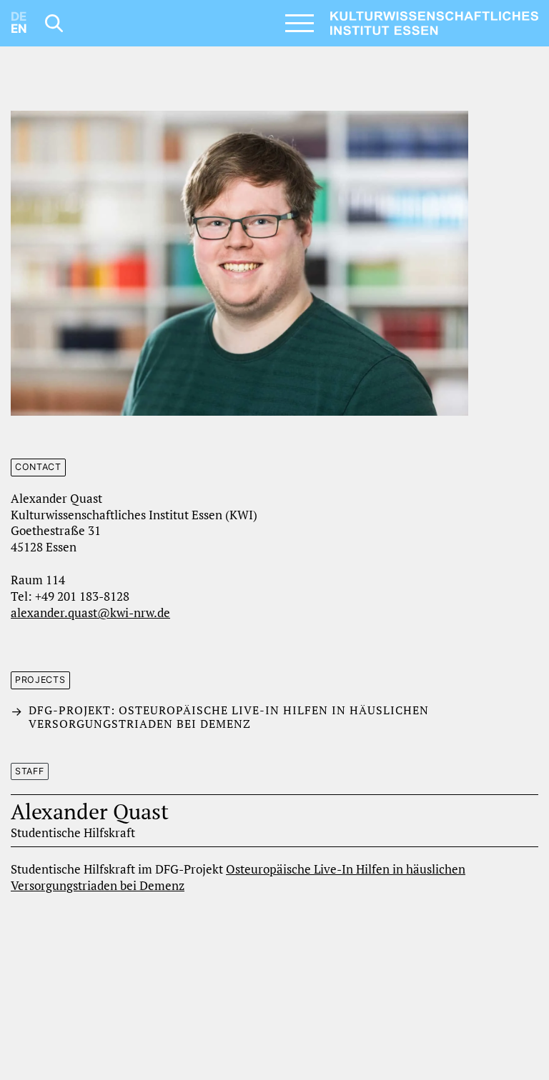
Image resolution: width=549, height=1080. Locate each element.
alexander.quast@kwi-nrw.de (90, 613)
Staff (29, 771)
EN (19, 28)
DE (18, 16)
